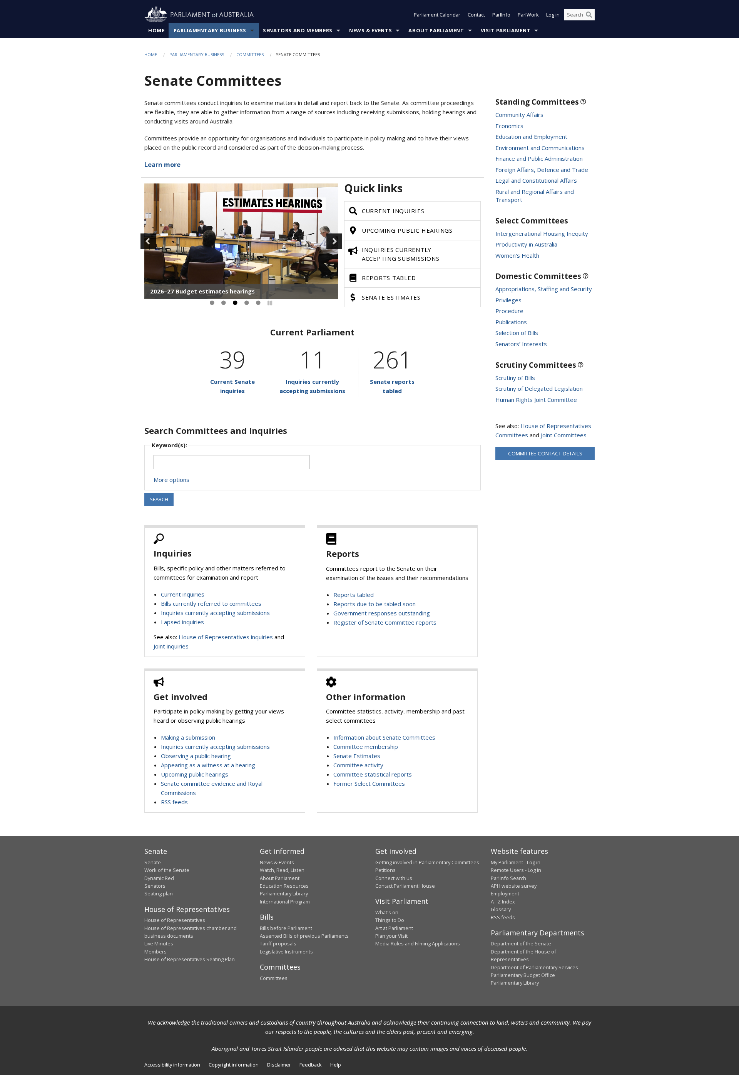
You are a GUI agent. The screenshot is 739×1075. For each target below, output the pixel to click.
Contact (476, 14)
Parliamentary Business (210, 30)
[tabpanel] (241, 241)
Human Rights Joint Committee (536, 399)
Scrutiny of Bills (515, 378)
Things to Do (389, 920)
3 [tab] (235, 303)
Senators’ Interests (521, 344)
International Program (285, 901)
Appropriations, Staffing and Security (543, 289)
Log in (553, 14)
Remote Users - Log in (516, 870)
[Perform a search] (589, 14)
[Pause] (270, 303)
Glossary (501, 909)
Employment (505, 893)
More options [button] (171, 479)
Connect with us (393, 878)
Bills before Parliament (286, 928)
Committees (250, 54)
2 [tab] (223, 303)
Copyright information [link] (234, 1064)
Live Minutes (158, 943)
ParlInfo (501, 14)
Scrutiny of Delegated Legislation (539, 388)
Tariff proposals (278, 943)
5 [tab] (258, 303)
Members (155, 951)
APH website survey (514, 885)
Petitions (385, 870)
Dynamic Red (159, 878)
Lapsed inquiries (182, 622)
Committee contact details (545, 453)
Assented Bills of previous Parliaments (304, 935)
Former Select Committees (369, 783)
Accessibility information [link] (172, 1064)
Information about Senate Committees (384, 737)
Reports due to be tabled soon (374, 604)
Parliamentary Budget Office (523, 975)
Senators (155, 885)
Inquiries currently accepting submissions (215, 613)
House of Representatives (174, 920)
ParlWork (528, 14)
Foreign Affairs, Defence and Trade (541, 169)
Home (156, 30)
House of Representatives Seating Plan (189, 959)
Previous (148, 241)
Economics (509, 126)
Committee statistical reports (372, 774)
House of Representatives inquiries (226, 637)
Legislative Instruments (286, 951)
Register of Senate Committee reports (384, 622)
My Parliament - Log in (515, 862)
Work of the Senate (166, 870)
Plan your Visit (391, 935)
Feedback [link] (310, 1064)
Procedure (509, 311)
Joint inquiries (171, 646)
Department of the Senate (521, 943)
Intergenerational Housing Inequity (541, 233)
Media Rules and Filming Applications (417, 943)
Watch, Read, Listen (282, 870)
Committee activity (358, 765)
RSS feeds (174, 802)
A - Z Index (503, 901)
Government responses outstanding (381, 613)
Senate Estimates (356, 756)
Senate (152, 862)
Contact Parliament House (405, 885)
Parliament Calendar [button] (437, 14)
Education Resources (284, 885)
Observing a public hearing (196, 756)
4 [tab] (247, 303)
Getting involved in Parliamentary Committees (427, 862)
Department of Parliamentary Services (534, 967)
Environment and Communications (540, 148)
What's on (386, 912)
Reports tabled (353, 594)
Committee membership (365, 746)
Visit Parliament (505, 30)
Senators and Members (298, 30)
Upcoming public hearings (194, 774)
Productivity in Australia (526, 244)
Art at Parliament (394, 928)
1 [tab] (212, 303)
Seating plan (158, 893)
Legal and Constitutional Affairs (536, 180)
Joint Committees (564, 435)
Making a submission (188, 737)
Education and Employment (531, 136)
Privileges (508, 300)
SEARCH (159, 499)
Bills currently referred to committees (211, 603)
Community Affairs (519, 114)
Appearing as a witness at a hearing (208, 765)
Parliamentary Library (284, 893)
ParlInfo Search (508, 878)
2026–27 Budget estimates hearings (202, 291)
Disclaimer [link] (279, 1064)
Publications (511, 322)
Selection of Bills (516, 333)
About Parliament (436, 30)
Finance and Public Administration (539, 158)
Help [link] (335, 1064)
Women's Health (517, 255)
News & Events (370, 30)
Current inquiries (182, 594)
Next (334, 241)
